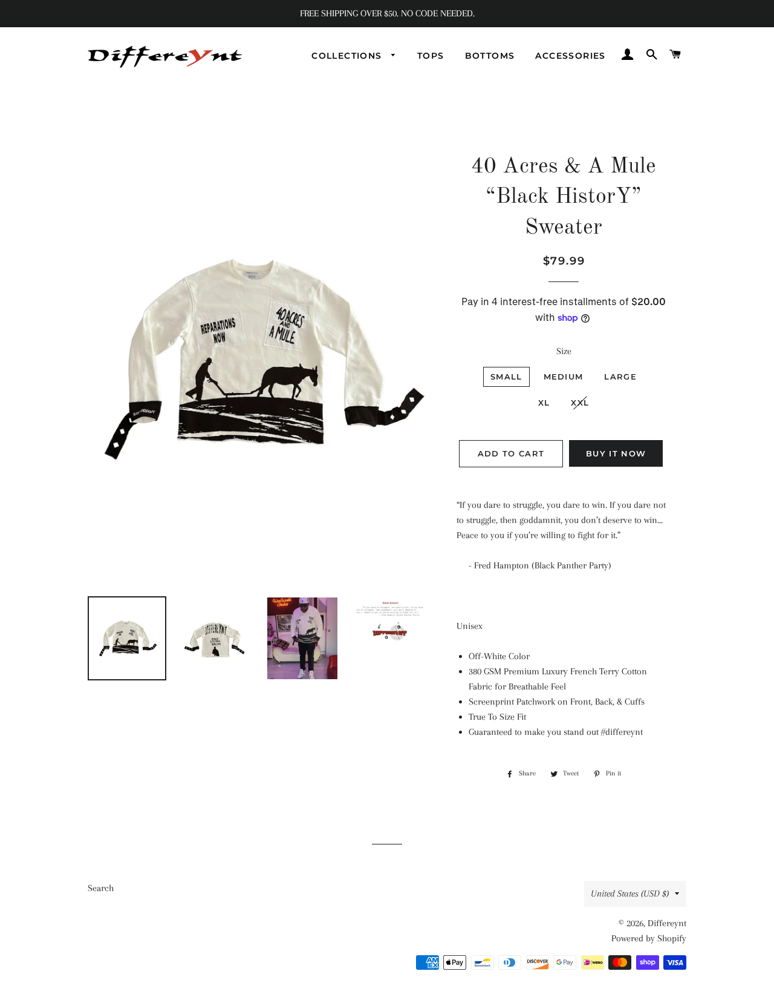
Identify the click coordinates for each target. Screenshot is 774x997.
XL (544, 402)
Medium (564, 376)
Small (506, 376)
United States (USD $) (630, 893)
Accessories (570, 55)
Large (620, 376)
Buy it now (616, 453)
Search (101, 888)
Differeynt (667, 923)
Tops (430, 55)
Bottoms (490, 55)
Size (563, 351)
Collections (348, 55)
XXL (580, 402)
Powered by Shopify (648, 938)
